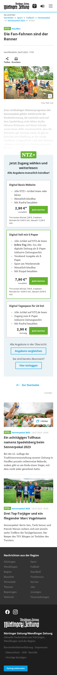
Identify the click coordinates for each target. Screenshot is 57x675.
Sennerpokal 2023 (16, 20)
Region (8, 571)
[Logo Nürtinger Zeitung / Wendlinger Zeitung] (16, 6)
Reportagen (10, 592)
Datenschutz (13, 652)
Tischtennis (37, 577)
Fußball (30, 17)
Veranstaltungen (39, 597)
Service (34, 582)
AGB (24, 652)
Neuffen (16, 28)
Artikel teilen (7, 58)
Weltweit (9, 597)
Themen (8, 587)
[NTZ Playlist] (42, 6)
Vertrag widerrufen (16, 668)
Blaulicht (9, 577)
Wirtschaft (10, 582)
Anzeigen (35, 592)
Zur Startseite (30, 385)
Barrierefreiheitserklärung (18, 647)
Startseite (8, 17)
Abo (32, 587)
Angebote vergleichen (28, 351)
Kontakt (32, 652)
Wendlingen (11, 566)
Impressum (41, 647)
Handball (35, 571)
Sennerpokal (44, 17)
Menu (50, 6)
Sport (19, 17)
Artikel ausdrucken (16, 58)
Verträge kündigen (16, 657)
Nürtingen (10, 561)
